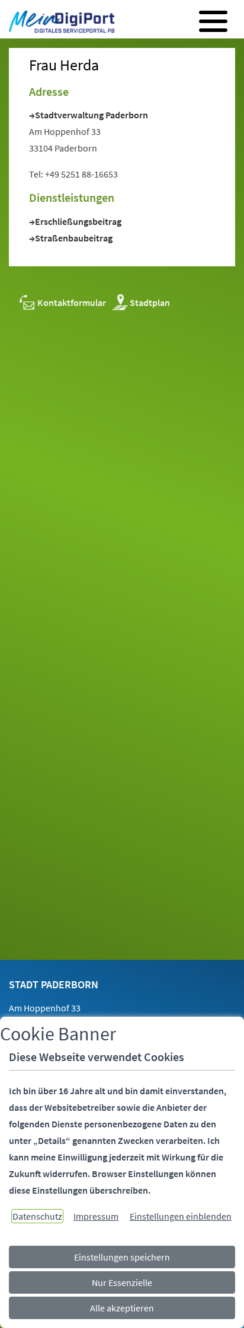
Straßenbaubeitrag (74, 238)
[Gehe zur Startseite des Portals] (58, 23)
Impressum (95, 1216)
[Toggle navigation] (213, 21)
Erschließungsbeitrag (78, 221)
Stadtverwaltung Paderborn (91, 115)
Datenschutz (37, 1216)
